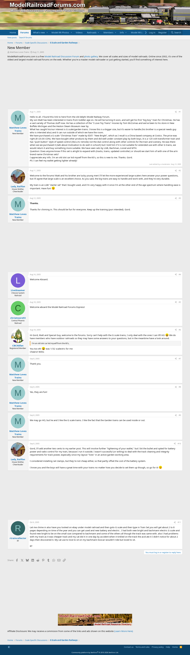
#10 (179, 443)
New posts (12, 37)
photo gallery (91, 56)
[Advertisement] (95, 85)
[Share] (176, 112)
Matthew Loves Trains (19, 52)
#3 (180, 198)
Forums (24, 32)
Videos (79, 32)
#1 (180, 112)
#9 (180, 415)
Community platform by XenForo (95, 652)
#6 (180, 330)
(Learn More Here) (123, 631)
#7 (180, 358)
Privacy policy (158, 647)
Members (108, 32)
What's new (39, 32)
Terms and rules (142, 647)
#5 (180, 302)
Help (168, 647)
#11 (179, 522)
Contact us (128, 647)
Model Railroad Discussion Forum (62, 56)
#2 (180, 170)
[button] (47, 32)
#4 (180, 274)
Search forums (25, 37)
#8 (180, 387)
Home (13, 32)
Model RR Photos (60, 32)
